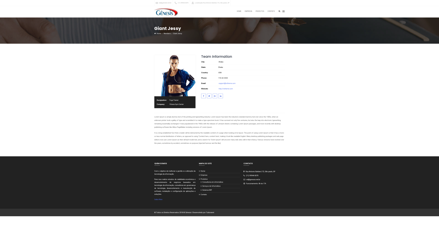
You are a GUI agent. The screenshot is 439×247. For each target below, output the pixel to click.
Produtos (260, 11)
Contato (271, 11)
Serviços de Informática (211, 186)
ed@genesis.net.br (165, 3)
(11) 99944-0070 (183, 3)
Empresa (248, 11)
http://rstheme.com (225, 89)
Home (239, 11)
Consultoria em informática (212, 182)
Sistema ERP (207, 190)
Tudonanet (210, 212)
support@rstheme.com (227, 83)
